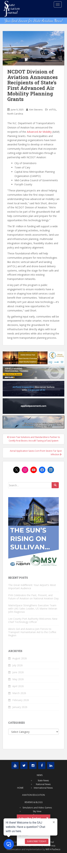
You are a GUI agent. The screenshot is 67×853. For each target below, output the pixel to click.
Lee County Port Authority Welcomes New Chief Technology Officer (32, 620)
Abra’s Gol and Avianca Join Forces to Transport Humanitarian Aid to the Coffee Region (32, 632)
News (40, 775)
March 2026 (19, 693)
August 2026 (19, 658)
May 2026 (18, 679)
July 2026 (17, 665)
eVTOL (52, 109)
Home (20, 787)
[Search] (55, 485)
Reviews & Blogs (34, 802)
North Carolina (15, 113)
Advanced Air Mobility (39, 131)
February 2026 (20, 700)
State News (43, 780)
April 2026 (18, 686)
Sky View (37, 811)
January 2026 (19, 707)
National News (43, 784)
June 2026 (18, 672)
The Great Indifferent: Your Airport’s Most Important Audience (32, 586)
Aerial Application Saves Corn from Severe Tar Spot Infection (36, 452)
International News (43, 787)
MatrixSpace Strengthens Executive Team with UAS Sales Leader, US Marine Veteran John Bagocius (32, 608)
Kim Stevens (36, 109)
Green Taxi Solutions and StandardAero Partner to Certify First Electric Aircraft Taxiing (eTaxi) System (34, 439)
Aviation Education (33, 794)
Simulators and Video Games (37, 807)
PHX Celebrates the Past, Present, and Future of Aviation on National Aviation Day (33, 596)
